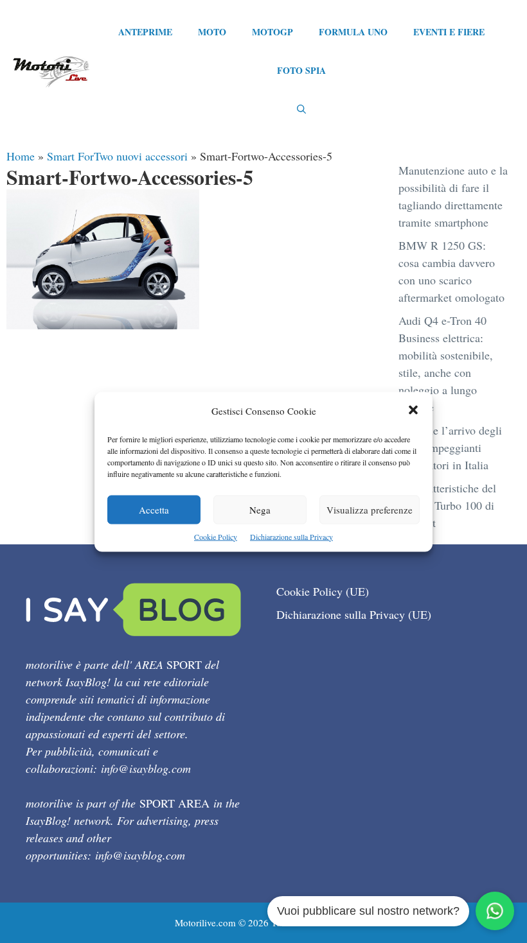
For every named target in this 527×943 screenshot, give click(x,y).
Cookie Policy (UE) (322, 591)
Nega (260, 509)
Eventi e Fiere (449, 32)
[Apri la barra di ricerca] (301, 109)
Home (20, 156)
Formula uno (353, 32)
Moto (212, 32)
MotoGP (272, 32)
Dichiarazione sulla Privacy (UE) (353, 614)
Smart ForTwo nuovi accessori (117, 156)
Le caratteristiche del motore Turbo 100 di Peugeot (447, 505)
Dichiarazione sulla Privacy (291, 536)
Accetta (154, 509)
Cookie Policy (215, 536)
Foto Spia (301, 70)
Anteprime (145, 32)
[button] (413, 410)
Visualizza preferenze (369, 509)
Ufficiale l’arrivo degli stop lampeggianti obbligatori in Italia (450, 447)
